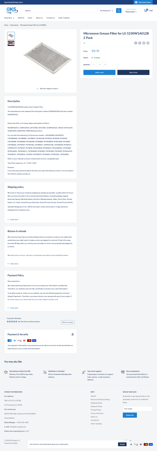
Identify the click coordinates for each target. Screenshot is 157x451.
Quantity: (86, 64)
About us (39, 18)
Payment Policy (96, 406)
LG (84, 43)
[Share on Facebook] (135, 43)
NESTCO (21, 18)
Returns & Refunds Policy (100, 399)
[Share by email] (147, 43)
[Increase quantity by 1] (105, 64)
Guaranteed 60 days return (13, 2)
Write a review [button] (67, 322)
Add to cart (99, 72)
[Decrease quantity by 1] (94, 64)
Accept (122, 444)
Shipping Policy (96, 403)
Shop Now (8, 18)
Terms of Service (97, 413)
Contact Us (50, 18)
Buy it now (133, 72)
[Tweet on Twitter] (143, 43)
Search (93, 396)
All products (14, 25)
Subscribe (130, 415)
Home (30, 18)
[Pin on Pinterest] (139, 43)
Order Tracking (63, 18)
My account (130, 12)
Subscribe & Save (145, 2)
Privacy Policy (96, 410)
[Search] (118, 10)
